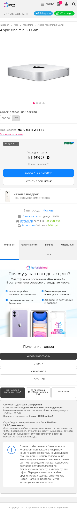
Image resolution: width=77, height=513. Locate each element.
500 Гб (6, 118)
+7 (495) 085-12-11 (15, 14)
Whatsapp (66, 13)
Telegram (45, 13)
